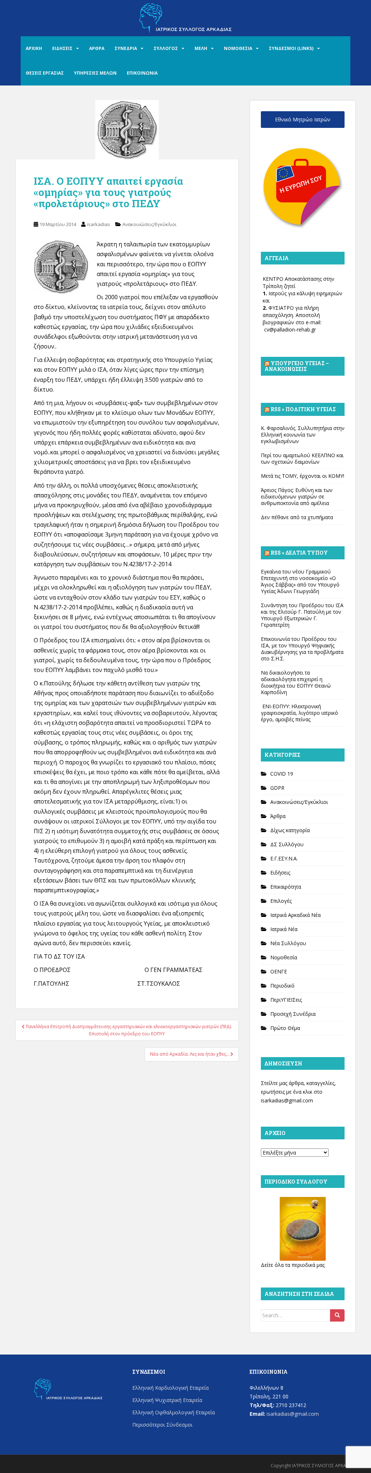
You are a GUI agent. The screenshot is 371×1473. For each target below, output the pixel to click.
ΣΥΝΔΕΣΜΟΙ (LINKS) (291, 48)
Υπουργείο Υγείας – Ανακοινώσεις (296, 366)
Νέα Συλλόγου (288, 943)
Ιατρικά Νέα (283, 929)
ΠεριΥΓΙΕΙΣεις (286, 999)
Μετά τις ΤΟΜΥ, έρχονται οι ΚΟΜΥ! (302, 475)
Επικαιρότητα (285, 886)
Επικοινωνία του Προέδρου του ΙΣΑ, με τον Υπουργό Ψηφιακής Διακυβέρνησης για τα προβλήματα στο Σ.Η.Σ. (302, 648)
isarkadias (98, 224)
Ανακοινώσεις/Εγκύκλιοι (149, 224)
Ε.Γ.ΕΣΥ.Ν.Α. (284, 858)
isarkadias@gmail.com (287, 1100)
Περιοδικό (282, 985)
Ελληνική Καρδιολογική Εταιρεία (170, 1387)
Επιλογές (281, 900)
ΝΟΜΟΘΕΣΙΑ (238, 48)
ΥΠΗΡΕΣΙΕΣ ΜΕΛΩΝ (95, 73)
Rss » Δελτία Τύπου (299, 552)
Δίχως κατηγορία (290, 830)
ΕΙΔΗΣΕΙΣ (62, 48)
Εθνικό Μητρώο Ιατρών (302, 119)
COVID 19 (281, 773)
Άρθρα (277, 816)
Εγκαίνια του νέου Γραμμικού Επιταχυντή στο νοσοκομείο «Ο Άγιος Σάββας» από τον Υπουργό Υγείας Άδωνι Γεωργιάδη (300, 581)
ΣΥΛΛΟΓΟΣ (166, 48)
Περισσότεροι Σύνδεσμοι (162, 1424)
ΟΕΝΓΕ (278, 971)
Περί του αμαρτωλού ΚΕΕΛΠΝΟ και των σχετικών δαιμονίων (302, 458)
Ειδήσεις (280, 872)
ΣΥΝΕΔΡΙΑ (125, 48)
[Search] (337, 1315)
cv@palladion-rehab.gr (290, 329)
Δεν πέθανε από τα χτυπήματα (297, 517)
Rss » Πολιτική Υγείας (303, 409)
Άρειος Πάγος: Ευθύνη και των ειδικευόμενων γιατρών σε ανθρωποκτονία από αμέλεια (297, 496)
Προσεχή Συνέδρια (293, 1013)
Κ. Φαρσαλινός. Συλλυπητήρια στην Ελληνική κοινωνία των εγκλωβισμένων (303, 435)
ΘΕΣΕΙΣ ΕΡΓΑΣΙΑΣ (45, 73)
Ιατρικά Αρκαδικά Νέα (295, 914)
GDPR (277, 787)
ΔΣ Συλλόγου (287, 844)
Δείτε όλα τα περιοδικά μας (293, 1264)
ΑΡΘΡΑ (96, 48)
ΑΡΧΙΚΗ (34, 48)
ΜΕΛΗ (201, 48)
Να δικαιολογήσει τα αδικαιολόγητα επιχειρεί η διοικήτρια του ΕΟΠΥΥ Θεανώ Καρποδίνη (296, 682)
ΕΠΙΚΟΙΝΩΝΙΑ (142, 73)
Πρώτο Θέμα (285, 1028)
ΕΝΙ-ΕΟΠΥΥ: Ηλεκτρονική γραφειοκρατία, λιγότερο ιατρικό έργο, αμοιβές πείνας (299, 713)
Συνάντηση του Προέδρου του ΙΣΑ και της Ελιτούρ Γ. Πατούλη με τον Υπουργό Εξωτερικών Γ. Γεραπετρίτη (302, 615)
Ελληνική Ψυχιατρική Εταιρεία (167, 1400)
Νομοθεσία (283, 957)
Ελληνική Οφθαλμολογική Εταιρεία (173, 1412)
